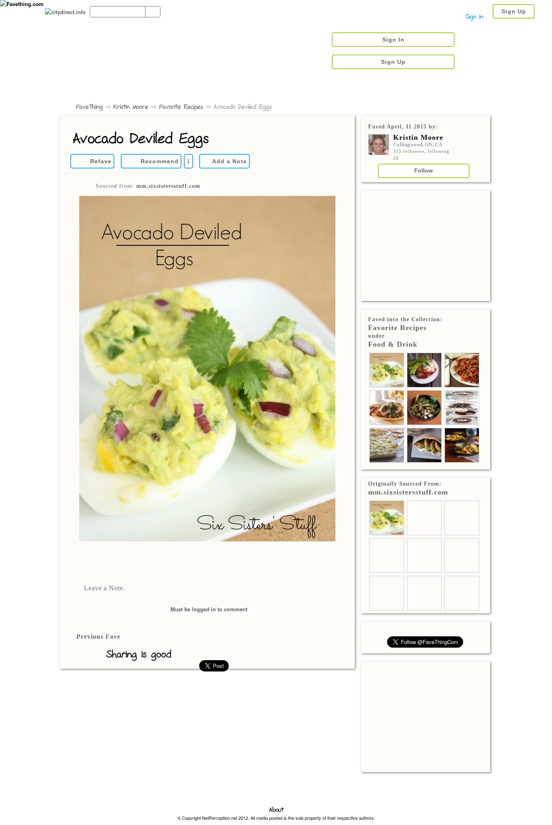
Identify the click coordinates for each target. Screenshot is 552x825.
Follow (423, 170)
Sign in (474, 17)
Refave (101, 161)
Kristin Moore (131, 107)
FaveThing (89, 107)
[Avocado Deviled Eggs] (207, 369)
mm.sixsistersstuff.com (168, 186)
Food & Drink (392, 344)
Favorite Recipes (181, 107)
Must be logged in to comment (209, 609)
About (276, 810)
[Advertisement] (425, 244)
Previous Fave (98, 636)
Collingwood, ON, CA (417, 144)
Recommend (160, 161)
